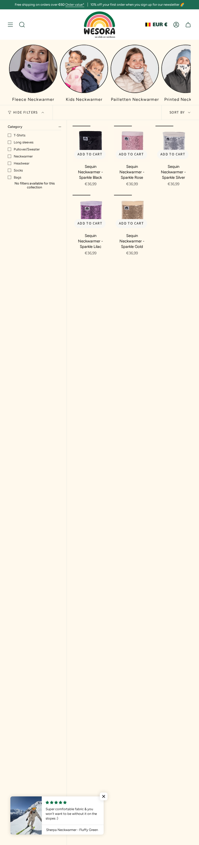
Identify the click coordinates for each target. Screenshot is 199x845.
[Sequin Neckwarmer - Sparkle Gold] (132, 213)
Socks (18, 170)
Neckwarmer (23, 156)
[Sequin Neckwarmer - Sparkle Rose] (132, 144)
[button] (104, 796)
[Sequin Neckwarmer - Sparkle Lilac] (90, 213)
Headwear (21, 163)
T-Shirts (19, 135)
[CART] (188, 24)
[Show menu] (10, 24)
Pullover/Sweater (27, 149)
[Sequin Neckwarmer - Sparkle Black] (90, 144)
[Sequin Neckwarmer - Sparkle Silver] (173, 144)
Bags (17, 177)
